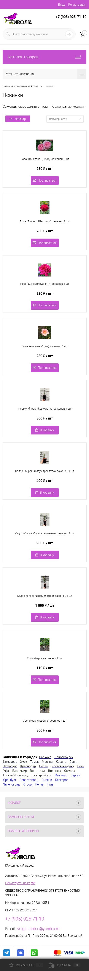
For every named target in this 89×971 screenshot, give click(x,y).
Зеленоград (11, 784)
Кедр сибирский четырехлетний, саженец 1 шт (44, 533)
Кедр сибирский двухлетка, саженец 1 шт (44, 408)
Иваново (61, 775)
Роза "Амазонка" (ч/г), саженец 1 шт (45, 346)
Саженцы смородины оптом (25, 106)
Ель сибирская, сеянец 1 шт (44, 658)
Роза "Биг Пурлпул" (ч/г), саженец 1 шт (44, 283)
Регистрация (77, 4)
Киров (27, 784)
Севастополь (29, 780)
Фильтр (20, 119)
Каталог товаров (23, 57)
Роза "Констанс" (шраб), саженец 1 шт (45, 159)
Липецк (46, 780)
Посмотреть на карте (20, 883)
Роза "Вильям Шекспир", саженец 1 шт (44, 221)
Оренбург (9, 780)
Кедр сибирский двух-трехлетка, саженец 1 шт (44, 471)
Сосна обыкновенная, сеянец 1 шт (45, 720)
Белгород (61, 780)
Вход (61, 4)
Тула (50, 784)
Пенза (39, 784)
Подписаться (47, 180)
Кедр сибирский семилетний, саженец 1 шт (44, 595)
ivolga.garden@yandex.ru (37, 928)
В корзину (47, 430)
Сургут (75, 775)
